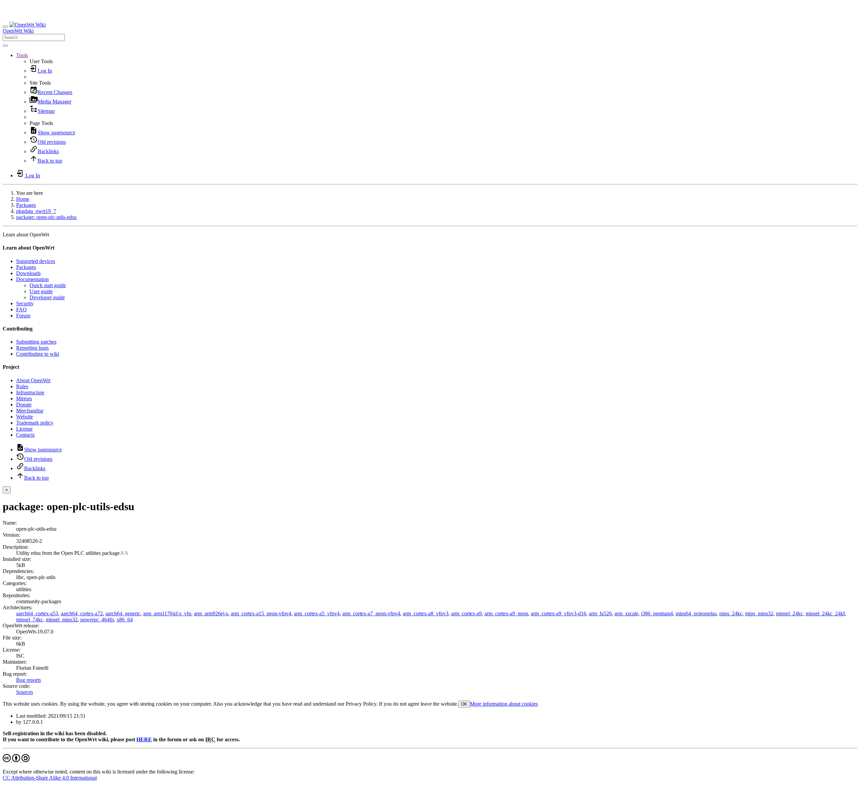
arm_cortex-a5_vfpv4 (317, 613)
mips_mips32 (759, 613)
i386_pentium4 (657, 613)
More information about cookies (504, 704)
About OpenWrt (33, 380)
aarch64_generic (122, 613)
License (24, 429)
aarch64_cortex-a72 (82, 613)
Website (24, 416)
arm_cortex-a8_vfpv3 (425, 613)
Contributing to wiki (37, 354)
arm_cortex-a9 (466, 613)
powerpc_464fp (97, 619)
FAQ (21, 309)
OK (464, 704)
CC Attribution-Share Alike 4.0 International (50, 778)
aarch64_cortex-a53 (37, 613)
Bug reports (28, 680)
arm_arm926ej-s (211, 613)
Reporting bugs (32, 348)
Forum (23, 315)
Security (25, 303)
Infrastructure (30, 392)
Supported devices (35, 261)
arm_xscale (626, 613)
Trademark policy (34, 423)
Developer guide (47, 297)
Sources (24, 692)
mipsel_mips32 (62, 619)
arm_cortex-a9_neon (506, 613)
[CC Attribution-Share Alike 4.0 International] (16, 760)
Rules (22, 386)
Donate (24, 404)
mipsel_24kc (789, 613)
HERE (144, 739)
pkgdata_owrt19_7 (36, 211)
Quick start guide (48, 285)
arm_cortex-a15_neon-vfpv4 (261, 613)
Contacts (25, 435)
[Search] (5, 46)
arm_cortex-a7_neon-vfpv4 (371, 613)
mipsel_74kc (29, 619)
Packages (26, 205)
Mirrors (24, 398)
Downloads (28, 273)
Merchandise (29, 410)
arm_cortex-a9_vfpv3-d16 (558, 613)
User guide (41, 291)
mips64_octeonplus (696, 613)
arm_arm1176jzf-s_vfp (167, 613)
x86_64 (125, 619)
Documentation (32, 279)
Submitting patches (36, 342)
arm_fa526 (600, 613)
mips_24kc (730, 613)
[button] (22, 55)
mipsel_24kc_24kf (825, 613)
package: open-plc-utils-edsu (46, 217)
